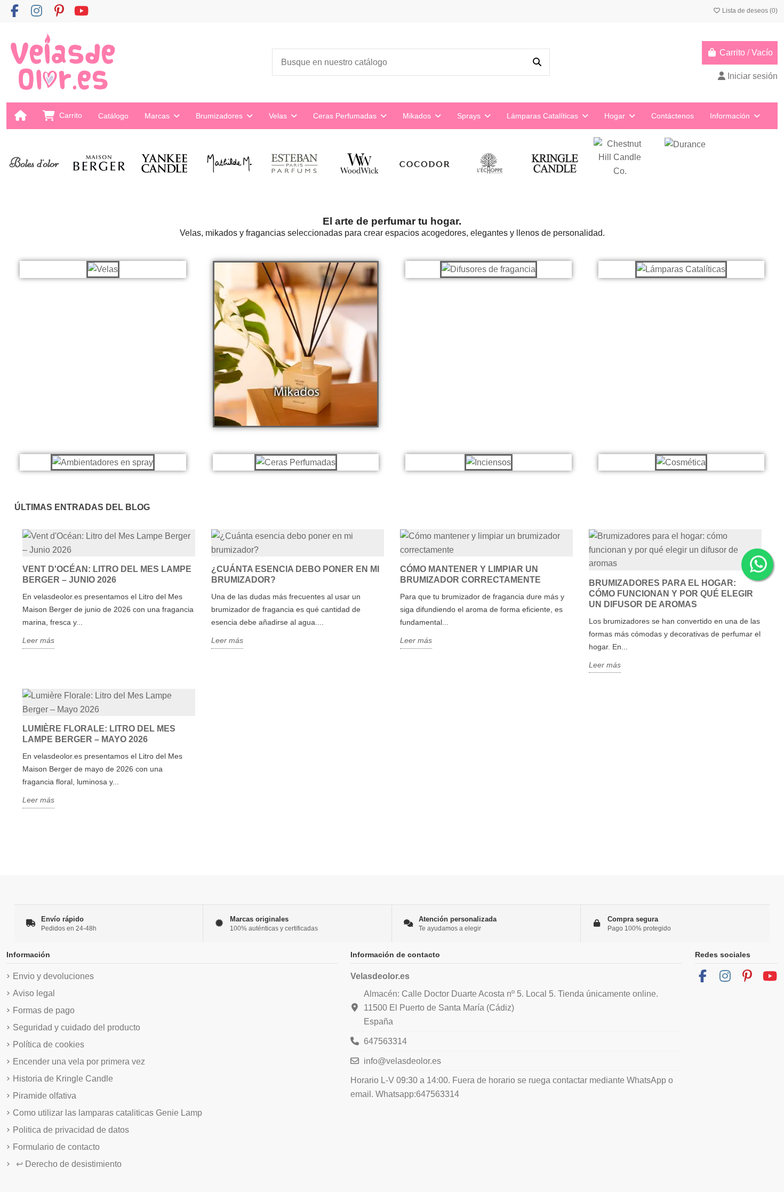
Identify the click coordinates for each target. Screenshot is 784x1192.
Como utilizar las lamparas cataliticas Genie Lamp (107, 1112)
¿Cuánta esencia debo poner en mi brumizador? (295, 574)
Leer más (38, 640)
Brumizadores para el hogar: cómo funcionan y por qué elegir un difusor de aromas (671, 593)
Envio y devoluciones (53, 976)
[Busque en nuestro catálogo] (537, 62)
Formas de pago (44, 1010)
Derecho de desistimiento (69, 1164)
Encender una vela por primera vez (79, 1061)
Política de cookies (48, 1044)
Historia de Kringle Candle (63, 1078)
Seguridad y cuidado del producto (76, 1027)
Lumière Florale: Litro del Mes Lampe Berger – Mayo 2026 (98, 734)
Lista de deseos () (749, 10)
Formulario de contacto (56, 1146)
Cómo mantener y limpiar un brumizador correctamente (470, 574)
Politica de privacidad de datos (71, 1129)
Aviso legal (34, 993)
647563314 (385, 1041)
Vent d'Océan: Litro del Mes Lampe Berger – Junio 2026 (106, 574)
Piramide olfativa (44, 1095)
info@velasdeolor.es (402, 1061)
